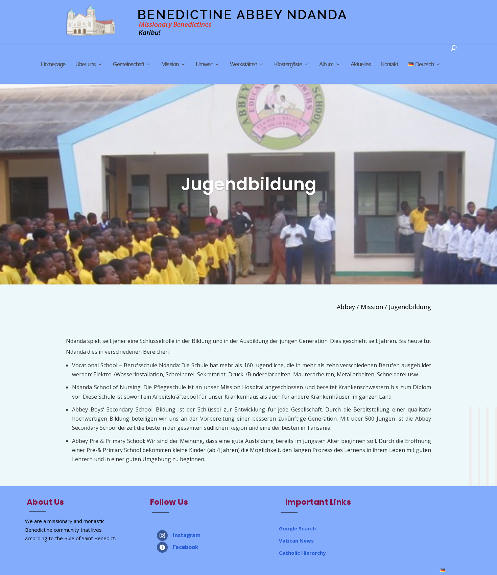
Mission (170, 64)
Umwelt (204, 64)
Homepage (53, 64)
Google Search (297, 528)
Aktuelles (361, 64)
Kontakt (389, 64)
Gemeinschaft (128, 64)
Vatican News (296, 540)
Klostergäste (288, 64)
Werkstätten (243, 64)
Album (326, 64)
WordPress (142, 571)
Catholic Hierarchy (302, 552)
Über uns (85, 64)
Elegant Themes (79, 571)
